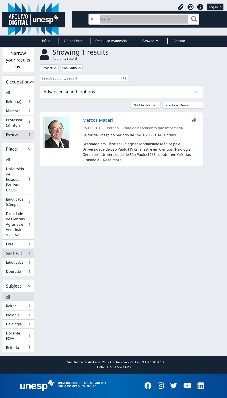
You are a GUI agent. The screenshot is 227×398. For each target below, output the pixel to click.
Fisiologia (18, 325)
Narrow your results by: (18, 60)
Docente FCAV (18, 336)
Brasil (18, 245)
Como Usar (73, 41)
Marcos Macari (97, 120)
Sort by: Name (145, 105)
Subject (13, 286)
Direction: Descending (181, 105)
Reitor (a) (18, 102)
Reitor (18, 306)
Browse (148, 41)
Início (46, 41)
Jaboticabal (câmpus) (18, 202)
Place (11, 149)
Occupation (18, 82)
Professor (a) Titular (18, 122)
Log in (214, 7)
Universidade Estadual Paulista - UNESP (18, 179)
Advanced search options (69, 92)
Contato (179, 41)
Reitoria (18, 348)
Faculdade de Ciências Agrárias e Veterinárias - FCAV (18, 224)
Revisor (18, 135)
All (8, 92)
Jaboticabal (18, 263)
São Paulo (18, 254)
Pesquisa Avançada (111, 41)
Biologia (18, 316)
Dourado (18, 272)
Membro (18, 111)
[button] (181, 7)
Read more (112, 159)
